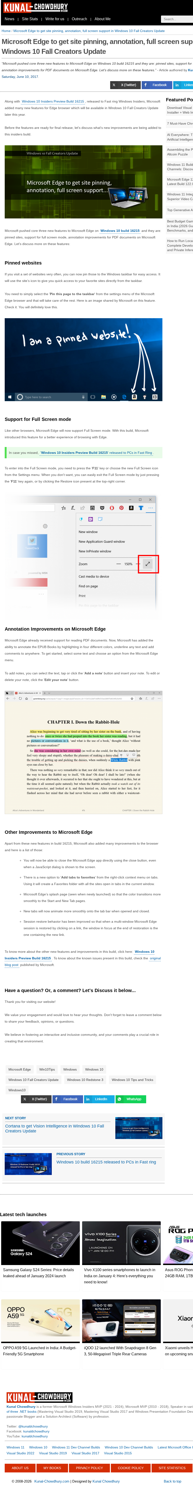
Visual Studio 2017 (85, 1453)
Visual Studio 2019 (53, 1453)
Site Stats (30, 19)
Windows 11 (15, 1447)
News (9, 19)
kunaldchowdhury (36, 1431)
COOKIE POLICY (131, 1468)
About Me (103, 19)
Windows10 (17, 1090)
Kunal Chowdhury (106, 1481)
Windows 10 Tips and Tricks (132, 1080)
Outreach (79, 19)
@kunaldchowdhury (33, 1426)
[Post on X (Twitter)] (126, 88)
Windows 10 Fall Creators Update (33, 1080)
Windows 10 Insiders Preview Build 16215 (53, 101)
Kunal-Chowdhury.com (51, 1481)
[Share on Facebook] (157, 88)
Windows (70, 1069)
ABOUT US (20, 1468)
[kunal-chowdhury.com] (36, 12)
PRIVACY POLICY (89, 1468)
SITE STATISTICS (172, 1468)
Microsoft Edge (19, 1069)
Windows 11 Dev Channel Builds (76, 1447)
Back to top (172, 1481)
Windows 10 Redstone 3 (85, 1080)
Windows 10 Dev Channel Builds (129, 1447)
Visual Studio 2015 (118, 1453)
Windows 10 (94, 1069)
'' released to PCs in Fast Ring (96, 453)
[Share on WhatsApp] (131, 1102)
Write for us (54, 19)
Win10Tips (47, 1069)
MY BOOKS (52, 1468)
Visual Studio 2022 (20, 1453)
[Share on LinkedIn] (100, 1102)
